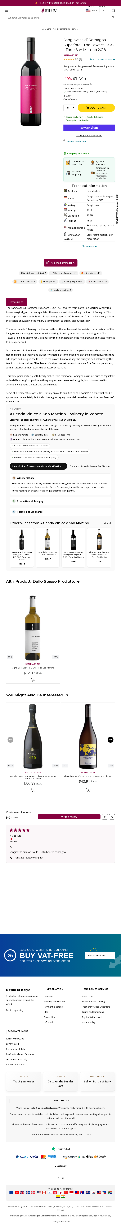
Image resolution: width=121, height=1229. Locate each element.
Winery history (25, 478)
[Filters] (105, 816)
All (43, 29)
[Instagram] (62, 1178)
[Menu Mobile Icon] (6, 10)
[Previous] (10, 740)
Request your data (15, 1064)
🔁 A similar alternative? (25, 281)
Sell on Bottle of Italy (16, 1059)
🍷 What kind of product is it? (63, 273)
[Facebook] (58, 1178)
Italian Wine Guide (15, 1038)
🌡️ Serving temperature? (72, 281)
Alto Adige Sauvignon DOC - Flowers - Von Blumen (88, 776)
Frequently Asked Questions (96, 1006)
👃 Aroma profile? (48, 281)
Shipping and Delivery (55, 1001)
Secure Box (49, 1017)
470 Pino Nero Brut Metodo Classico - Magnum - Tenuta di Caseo (33, 777)
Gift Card (48, 1022)
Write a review (69, 816)
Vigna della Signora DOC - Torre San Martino (33, 668)
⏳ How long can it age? (60, 290)
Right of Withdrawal (92, 1017)
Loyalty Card (12, 1043)
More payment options (89, 135)
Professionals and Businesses (21, 1054)
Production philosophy (30, 501)
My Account (87, 996)
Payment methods (53, 1006)
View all (107, 523)
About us (48, 996)
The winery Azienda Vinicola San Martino (90, 466)
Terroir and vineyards (29, 511)
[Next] (110, 740)
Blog (46, 1011)
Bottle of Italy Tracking (93, 1001)
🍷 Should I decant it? (97, 281)
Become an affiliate (16, 1048)
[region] (31, 81)
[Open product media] (31, 81)
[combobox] (57, 18)
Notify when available (117, 209)
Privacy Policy (88, 1022)
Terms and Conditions (93, 1011)
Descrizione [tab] (16, 302)
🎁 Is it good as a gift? (90, 273)
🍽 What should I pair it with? (33, 273)
